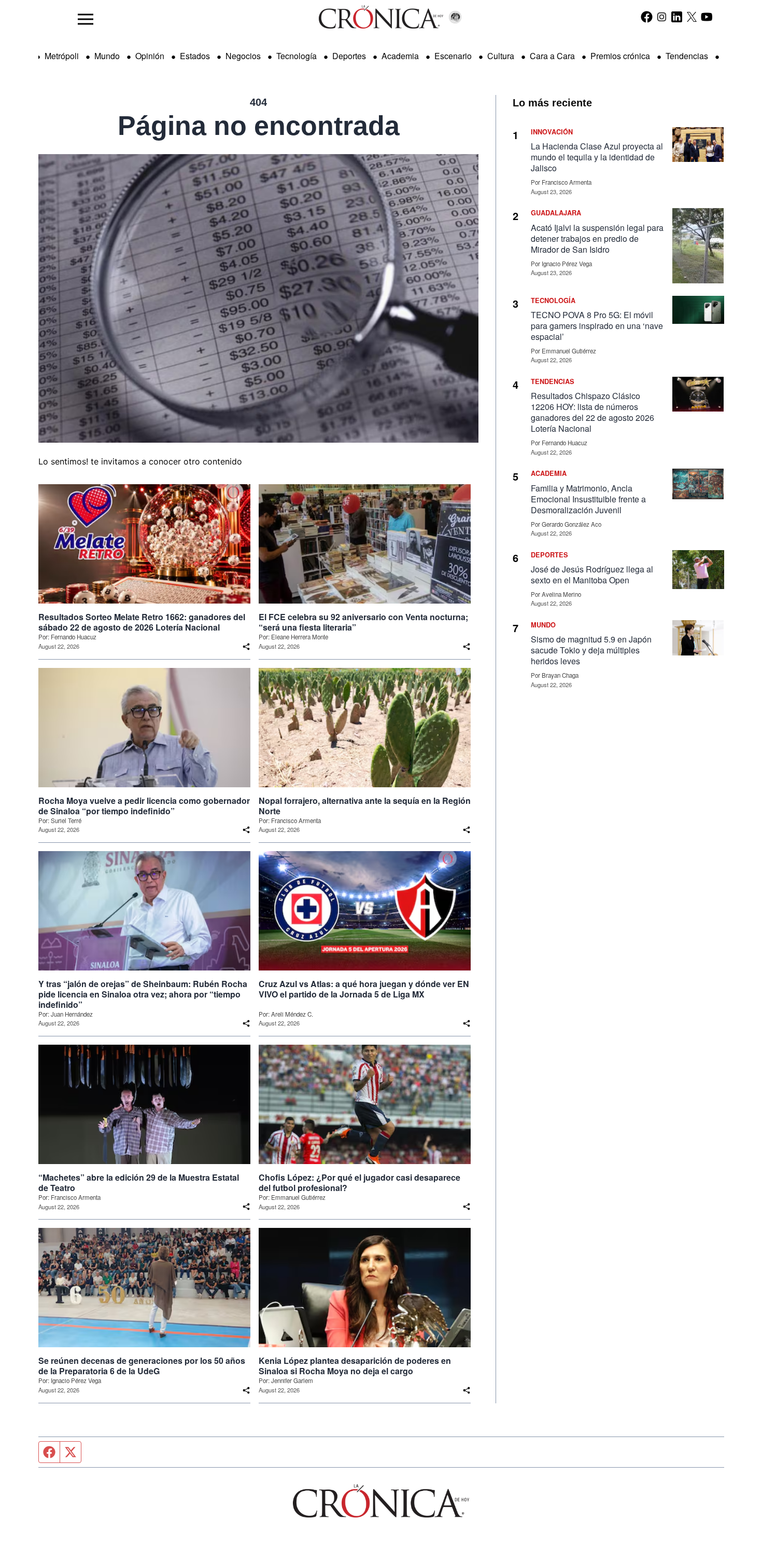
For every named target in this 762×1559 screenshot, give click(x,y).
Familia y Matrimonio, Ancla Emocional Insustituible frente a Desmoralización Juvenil (588, 499)
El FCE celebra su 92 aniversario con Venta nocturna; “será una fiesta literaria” (363, 622)
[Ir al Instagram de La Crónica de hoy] (661, 16)
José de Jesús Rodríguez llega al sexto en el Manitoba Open (592, 574)
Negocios (243, 56)
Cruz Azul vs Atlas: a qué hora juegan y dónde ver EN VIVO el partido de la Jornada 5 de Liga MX (364, 989)
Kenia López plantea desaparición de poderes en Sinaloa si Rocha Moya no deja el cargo (355, 1366)
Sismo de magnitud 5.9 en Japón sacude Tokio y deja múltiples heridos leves (591, 650)
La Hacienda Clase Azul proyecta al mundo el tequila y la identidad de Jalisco (597, 157)
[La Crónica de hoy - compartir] (246, 646)
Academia (400, 56)
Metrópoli (62, 56)
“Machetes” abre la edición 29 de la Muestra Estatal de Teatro (138, 1182)
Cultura (500, 56)
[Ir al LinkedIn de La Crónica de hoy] (676, 16)
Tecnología (296, 56)
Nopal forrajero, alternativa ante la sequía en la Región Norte (365, 806)
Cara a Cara (552, 56)
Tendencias (687, 56)
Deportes (349, 56)
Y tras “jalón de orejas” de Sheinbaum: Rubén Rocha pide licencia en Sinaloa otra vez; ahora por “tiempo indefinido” (142, 994)
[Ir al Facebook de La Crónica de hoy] (646, 16)
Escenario (453, 56)
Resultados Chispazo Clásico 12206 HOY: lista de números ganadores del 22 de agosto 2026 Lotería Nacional (592, 412)
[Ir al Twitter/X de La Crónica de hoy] (691, 16)
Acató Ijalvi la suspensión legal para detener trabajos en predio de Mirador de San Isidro (597, 238)
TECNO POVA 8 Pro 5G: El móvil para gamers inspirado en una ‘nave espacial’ (597, 326)
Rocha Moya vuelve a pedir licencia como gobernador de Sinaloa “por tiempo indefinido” (144, 806)
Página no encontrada (259, 126)
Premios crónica (620, 56)
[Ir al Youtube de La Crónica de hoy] (706, 16)
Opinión (149, 56)
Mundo (107, 56)
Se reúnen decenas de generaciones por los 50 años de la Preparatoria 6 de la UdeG (141, 1366)
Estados (195, 56)
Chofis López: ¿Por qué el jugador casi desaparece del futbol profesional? (359, 1182)
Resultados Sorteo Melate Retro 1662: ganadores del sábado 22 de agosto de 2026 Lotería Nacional (141, 622)
